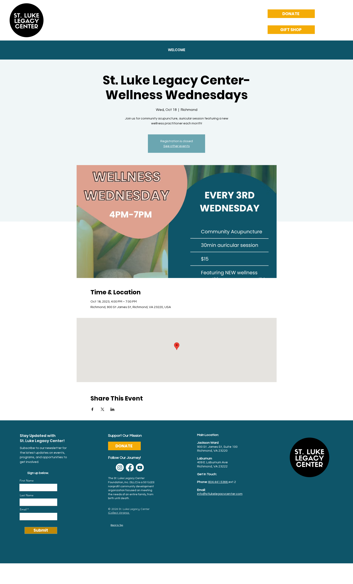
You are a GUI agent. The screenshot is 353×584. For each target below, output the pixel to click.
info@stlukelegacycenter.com (219, 493)
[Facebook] (130, 467)
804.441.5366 (218, 482)
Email (23, 509)
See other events (176, 146)
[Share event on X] (102, 409)
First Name (27, 480)
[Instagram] (120, 467)
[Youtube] (140, 467)
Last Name (27, 495)
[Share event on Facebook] (92, 409)
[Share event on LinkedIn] (112, 409)
